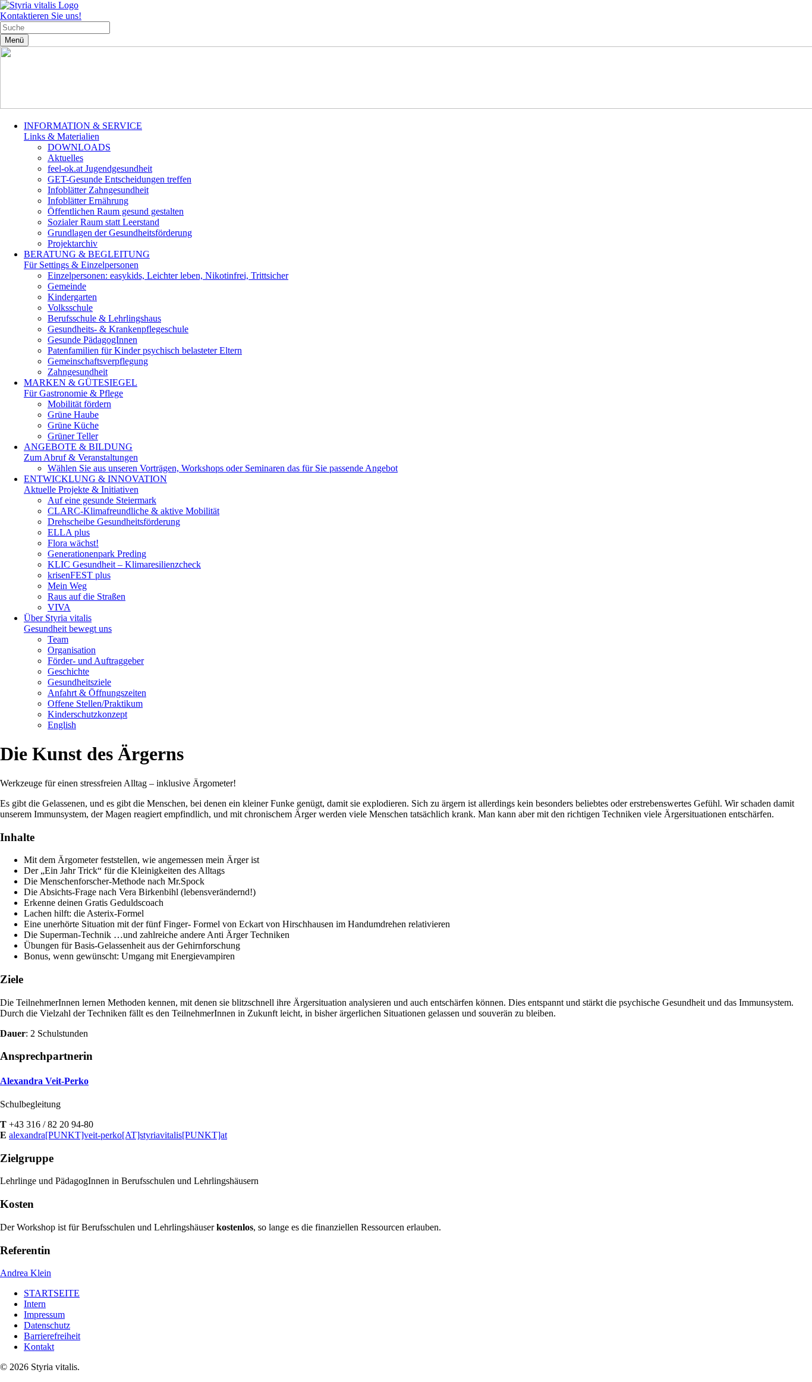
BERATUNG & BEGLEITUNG (87, 259)
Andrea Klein (25, 1273)
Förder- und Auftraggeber (96, 661)
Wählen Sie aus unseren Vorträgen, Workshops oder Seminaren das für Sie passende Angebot (223, 468)
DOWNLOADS (79, 147)
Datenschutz (47, 1325)
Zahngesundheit (78, 372)
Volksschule (70, 308)
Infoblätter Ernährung (88, 201)
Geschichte (68, 671)
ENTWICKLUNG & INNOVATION (95, 484)
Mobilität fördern (79, 404)
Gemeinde (67, 286)
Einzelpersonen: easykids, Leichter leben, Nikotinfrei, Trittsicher (168, 275)
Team (58, 639)
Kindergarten (72, 297)
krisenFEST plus (79, 575)
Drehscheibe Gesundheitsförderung (114, 522)
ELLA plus (69, 532)
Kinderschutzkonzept (87, 714)
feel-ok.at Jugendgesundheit (100, 168)
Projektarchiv (72, 243)
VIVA (59, 607)
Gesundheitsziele (79, 682)
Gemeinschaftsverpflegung (98, 361)
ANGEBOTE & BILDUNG (81, 452)
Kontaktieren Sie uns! (40, 16)
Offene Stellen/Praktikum (95, 703)
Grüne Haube (73, 415)
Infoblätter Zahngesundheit (98, 190)
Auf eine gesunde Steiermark (102, 500)
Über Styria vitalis (68, 623)
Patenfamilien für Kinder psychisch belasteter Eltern (145, 350)
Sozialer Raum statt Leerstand (103, 222)
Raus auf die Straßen (86, 596)
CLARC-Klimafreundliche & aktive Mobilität (133, 511)
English (62, 725)
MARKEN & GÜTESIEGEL (80, 387)
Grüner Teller (73, 436)
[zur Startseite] (39, 5)
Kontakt (39, 1347)
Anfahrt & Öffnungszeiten (97, 693)
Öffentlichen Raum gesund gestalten (116, 211)
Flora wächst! (73, 543)
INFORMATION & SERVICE (83, 131)
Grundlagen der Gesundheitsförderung (120, 233)
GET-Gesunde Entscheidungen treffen (119, 179)
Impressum (44, 1314)
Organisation (72, 650)
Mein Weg (67, 586)
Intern (35, 1304)
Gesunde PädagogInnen (92, 340)
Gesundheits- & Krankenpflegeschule (118, 329)
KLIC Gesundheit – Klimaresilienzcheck (124, 564)
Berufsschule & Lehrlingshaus (104, 318)
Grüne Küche (73, 425)
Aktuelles (65, 158)
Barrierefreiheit (52, 1336)
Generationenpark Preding (97, 554)
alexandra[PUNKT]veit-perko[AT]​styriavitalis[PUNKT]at (118, 1135)
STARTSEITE (52, 1293)
